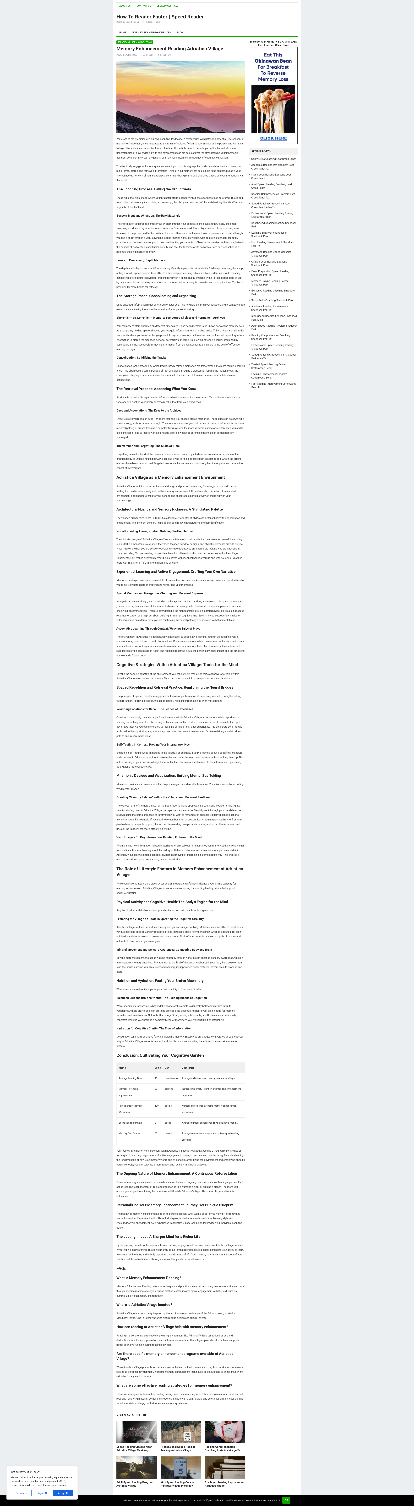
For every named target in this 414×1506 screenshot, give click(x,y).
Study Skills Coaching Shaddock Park (272, 300)
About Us (125, 6)
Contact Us (143, 6)
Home (122, 32)
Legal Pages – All (167, 6)
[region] (42, 1483)
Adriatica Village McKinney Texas (135, 42)
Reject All (42, 1493)
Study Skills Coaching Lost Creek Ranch (273, 158)
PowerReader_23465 (126, 55)
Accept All (63, 1493)
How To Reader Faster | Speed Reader (160, 16)
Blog (180, 32)
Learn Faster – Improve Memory (151, 32)
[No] (410, 1500)
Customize (21, 1493)
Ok (286, 1500)
